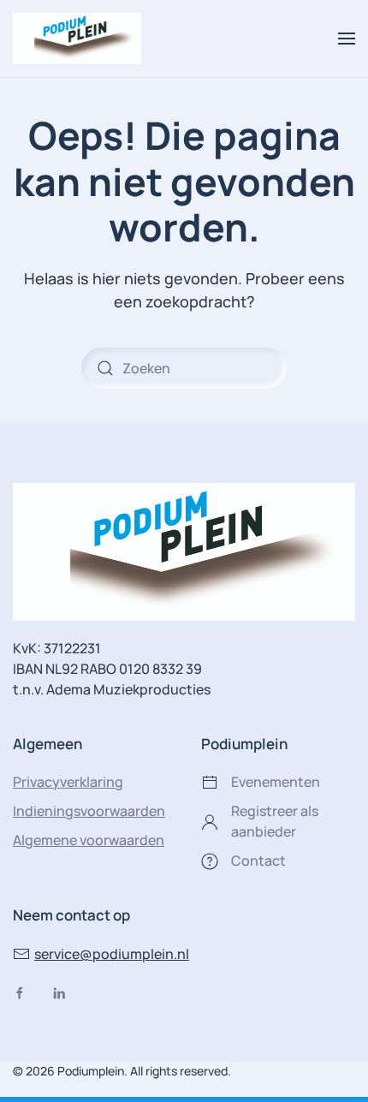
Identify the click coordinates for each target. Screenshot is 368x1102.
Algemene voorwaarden (88, 840)
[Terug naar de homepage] (77, 38)
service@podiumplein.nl (111, 953)
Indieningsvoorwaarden (89, 810)
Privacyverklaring (68, 781)
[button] (346, 38)
